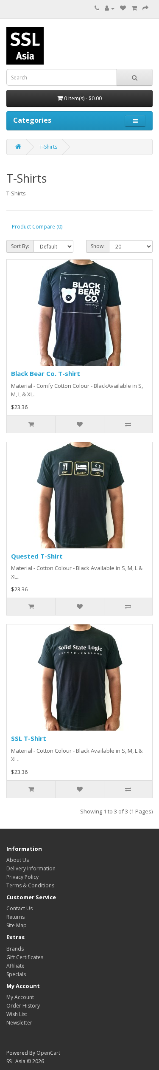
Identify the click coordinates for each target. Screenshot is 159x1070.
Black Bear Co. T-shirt (45, 373)
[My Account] (109, 8)
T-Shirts (48, 146)
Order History (23, 1005)
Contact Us (19, 908)
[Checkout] (145, 8)
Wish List (16, 1014)
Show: (98, 246)
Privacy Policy (22, 877)
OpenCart (48, 1052)
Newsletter (19, 1022)
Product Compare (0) (37, 226)
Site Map (16, 925)
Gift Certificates (24, 957)
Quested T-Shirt (37, 556)
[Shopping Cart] (134, 8)
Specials (16, 974)
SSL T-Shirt (28, 738)
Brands (15, 948)
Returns (15, 916)
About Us (17, 860)
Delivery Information (31, 868)
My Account (20, 997)
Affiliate (15, 965)
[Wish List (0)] (123, 8)
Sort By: (20, 246)
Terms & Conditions (30, 885)
